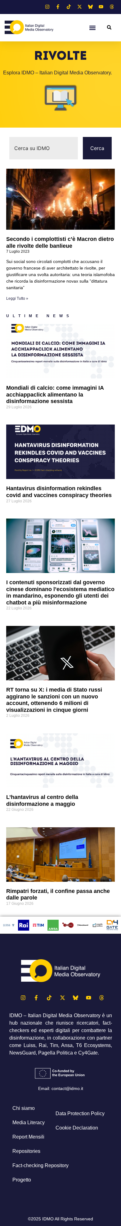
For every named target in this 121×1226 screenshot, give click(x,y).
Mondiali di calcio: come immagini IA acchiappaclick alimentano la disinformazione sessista (55, 394)
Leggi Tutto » (17, 298)
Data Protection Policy (80, 1113)
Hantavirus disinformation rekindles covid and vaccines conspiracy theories (59, 491)
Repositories (26, 1151)
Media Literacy (28, 1122)
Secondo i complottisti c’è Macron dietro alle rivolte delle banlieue (60, 242)
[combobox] (43, 148)
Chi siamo (23, 1108)
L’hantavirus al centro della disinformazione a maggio (42, 800)
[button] (92, 27)
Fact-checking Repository (40, 1165)
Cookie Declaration (77, 1127)
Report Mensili (28, 1136)
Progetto (21, 1179)
